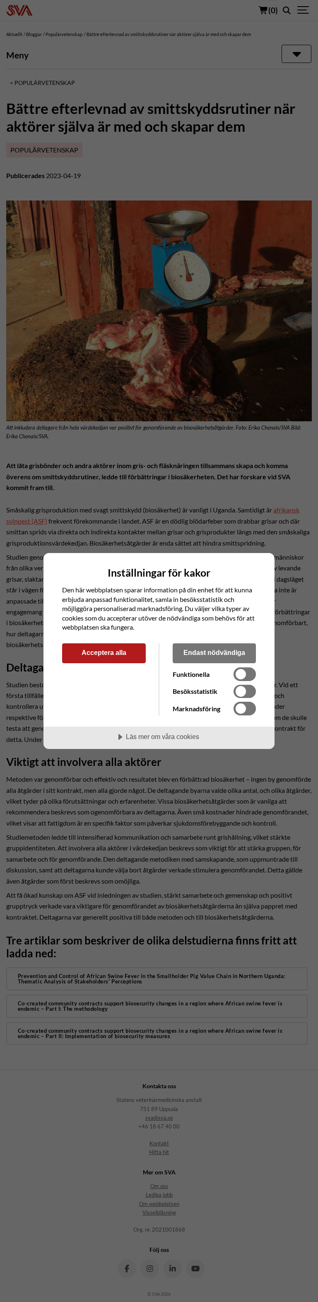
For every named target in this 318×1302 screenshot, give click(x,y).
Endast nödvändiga (214, 652)
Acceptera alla (104, 652)
